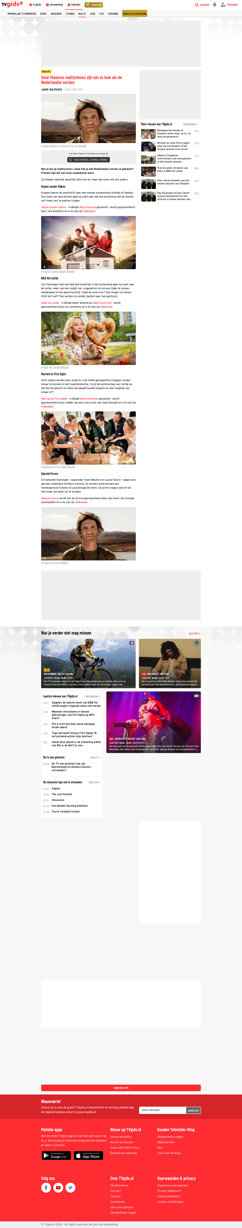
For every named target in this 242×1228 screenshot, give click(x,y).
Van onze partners (122, 1207)
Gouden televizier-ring (134, 13)
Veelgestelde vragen (170, 1137)
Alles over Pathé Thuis (124, 1148)
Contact (115, 1191)
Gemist (43, 13)
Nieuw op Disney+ (122, 1142)
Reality (82, 13)
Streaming (113, 13)
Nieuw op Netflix (121, 1137)
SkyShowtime (119, 1186)
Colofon (115, 1197)
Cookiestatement (168, 1197)
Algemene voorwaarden (172, 1186)
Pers (160, 1148)
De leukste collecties (123, 1153)
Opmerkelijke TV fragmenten (21, 13)
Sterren (70, 13)
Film (101, 13)
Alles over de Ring (169, 1153)
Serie (92, 13)
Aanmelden (193, 1110)
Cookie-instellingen (170, 1202)
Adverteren (117, 1202)
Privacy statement (169, 1191)
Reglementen (166, 1142)
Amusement (56, 13)
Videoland (89, 211)
